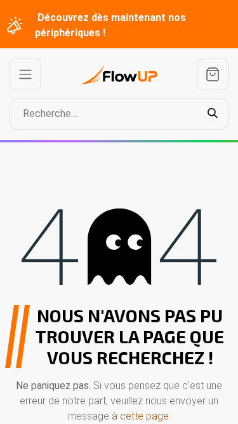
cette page (144, 416)
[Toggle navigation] (25, 74)
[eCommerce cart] (212, 74)
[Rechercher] (212, 114)
